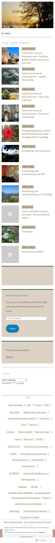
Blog (47, 405)
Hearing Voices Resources (35, 473)
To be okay (27, 231)
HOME (39, 439)
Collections (44, 418)
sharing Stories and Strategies (25, 498)
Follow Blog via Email (17, 295)
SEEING (34, 487)
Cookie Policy (42, 532)
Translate (20, 383)
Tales (23, 424)
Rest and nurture (21, 460)
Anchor (9, 357)
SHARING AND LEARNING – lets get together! (29, 493)
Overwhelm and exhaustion (34, 454)
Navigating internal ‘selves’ (36, 151)
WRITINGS (14, 511)
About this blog (15, 405)
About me (28, 439)
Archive (10, 432)
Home (18, 439)
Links (28, 405)
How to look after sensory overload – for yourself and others (36, 214)
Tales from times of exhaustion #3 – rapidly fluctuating (34, 76)
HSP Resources (28, 479)
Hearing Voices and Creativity (22, 418)
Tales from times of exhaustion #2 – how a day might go (35, 96)
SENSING (22, 487)
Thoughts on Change (29, 517)
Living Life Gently (27, 11)
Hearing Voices (42, 432)
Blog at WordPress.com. (13, 522)
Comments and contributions (28, 504)
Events (46, 498)
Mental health (25, 432)
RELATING (14, 412)
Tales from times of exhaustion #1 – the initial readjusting (35, 113)
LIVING (13, 454)
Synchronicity (28, 466)
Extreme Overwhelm (33, 251)
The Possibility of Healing (35, 511)
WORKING (14, 473)
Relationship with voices (35, 412)
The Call (33, 424)
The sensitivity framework (36, 446)
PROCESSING (38, 460)
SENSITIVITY (14, 446)
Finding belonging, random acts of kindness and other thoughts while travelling (36, 133)
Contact (38, 405)
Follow (12, 328)
